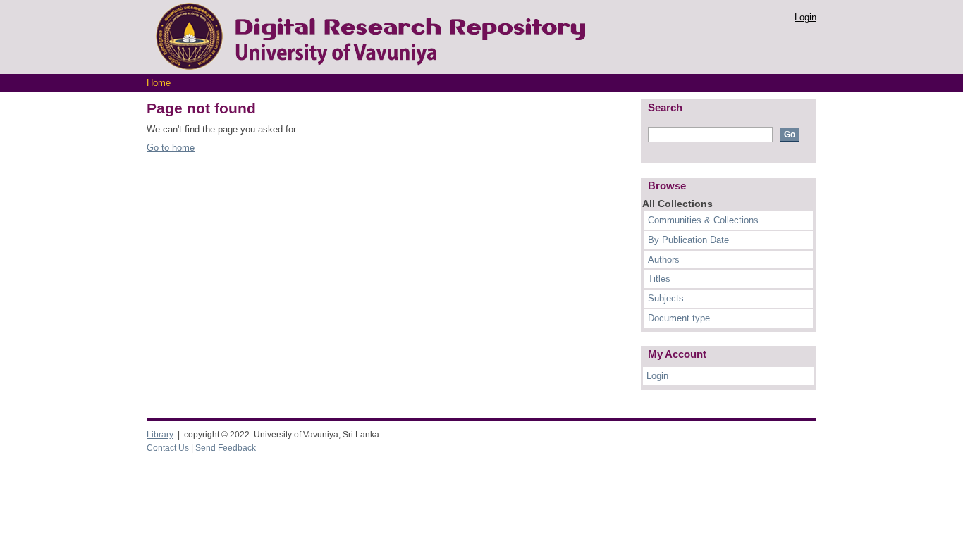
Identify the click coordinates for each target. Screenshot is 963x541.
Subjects (666, 298)
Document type (679, 318)
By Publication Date (688, 240)
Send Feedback (225, 448)
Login (805, 17)
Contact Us (168, 448)
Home (159, 82)
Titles (659, 278)
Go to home (171, 147)
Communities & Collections (703, 220)
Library (160, 435)
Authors (664, 259)
